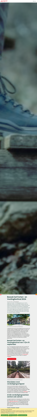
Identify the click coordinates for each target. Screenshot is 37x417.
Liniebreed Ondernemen (13, 401)
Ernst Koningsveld (16, 301)
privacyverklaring (11, 413)
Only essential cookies (22, 415)
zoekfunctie (26, 391)
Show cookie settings (13, 415)
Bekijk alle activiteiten (12, 359)
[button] (34, 1)
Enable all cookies (4, 415)
